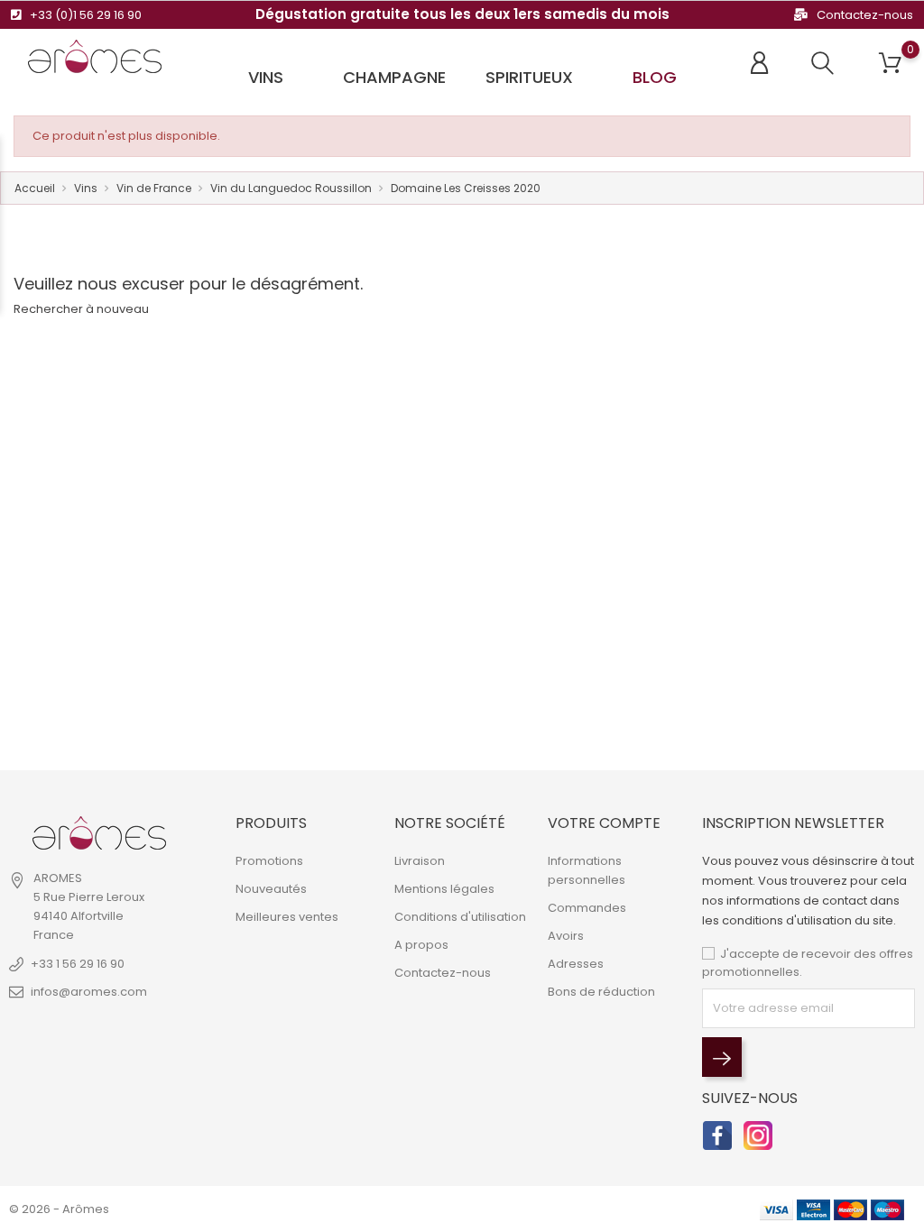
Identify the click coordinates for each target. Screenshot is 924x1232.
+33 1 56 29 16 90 (78, 963)
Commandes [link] (587, 907)
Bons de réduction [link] (601, 991)
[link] (99, 833)
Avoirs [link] (566, 935)
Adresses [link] (576, 963)
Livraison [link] (419, 860)
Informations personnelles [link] (586, 870)
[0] (890, 63)
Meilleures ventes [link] (287, 916)
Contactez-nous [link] (442, 972)
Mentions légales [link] (444, 888)
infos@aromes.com (89, 991)
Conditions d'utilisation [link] (460, 916)
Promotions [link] (269, 860)
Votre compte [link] (604, 823)
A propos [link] (421, 944)
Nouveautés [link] (271, 888)
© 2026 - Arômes (59, 1209)
